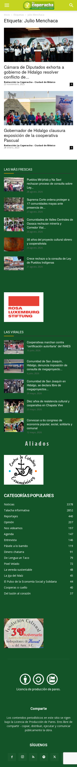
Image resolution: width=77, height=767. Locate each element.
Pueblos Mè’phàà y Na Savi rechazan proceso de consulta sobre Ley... (49, 183)
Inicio (7, 14)
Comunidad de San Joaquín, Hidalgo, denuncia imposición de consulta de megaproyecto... (47, 365)
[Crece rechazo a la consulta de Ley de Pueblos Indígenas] (14, 263)
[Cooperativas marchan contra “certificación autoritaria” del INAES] (14, 347)
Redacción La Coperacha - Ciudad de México (29, 82)
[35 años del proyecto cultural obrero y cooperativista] (14, 244)
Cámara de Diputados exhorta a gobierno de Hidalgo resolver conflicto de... (34, 72)
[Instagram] (22, 757)
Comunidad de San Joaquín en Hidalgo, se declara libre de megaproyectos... (46, 385)
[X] (54, 757)
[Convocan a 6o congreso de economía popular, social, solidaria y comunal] (14, 425)
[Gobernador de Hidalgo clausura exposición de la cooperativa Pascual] (38, 108)
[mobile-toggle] (6, 5)
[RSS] (33, 757)
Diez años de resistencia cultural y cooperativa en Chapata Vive (48, 403)
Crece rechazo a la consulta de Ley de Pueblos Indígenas (49, 260)
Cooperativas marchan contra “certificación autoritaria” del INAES (48, 344)
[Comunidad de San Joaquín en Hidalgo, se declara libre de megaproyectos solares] (14, 386)
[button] (71, 5)
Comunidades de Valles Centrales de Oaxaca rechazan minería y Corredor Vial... (50, 223)
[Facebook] (12, 757)
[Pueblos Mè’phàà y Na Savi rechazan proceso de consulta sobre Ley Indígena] (14, 184)
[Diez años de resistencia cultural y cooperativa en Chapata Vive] (14, 406)
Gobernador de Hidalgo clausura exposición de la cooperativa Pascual (34, 135)
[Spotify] (44, 757)
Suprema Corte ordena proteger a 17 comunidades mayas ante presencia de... (48, 203)
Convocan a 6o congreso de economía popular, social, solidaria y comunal (49, 424)
